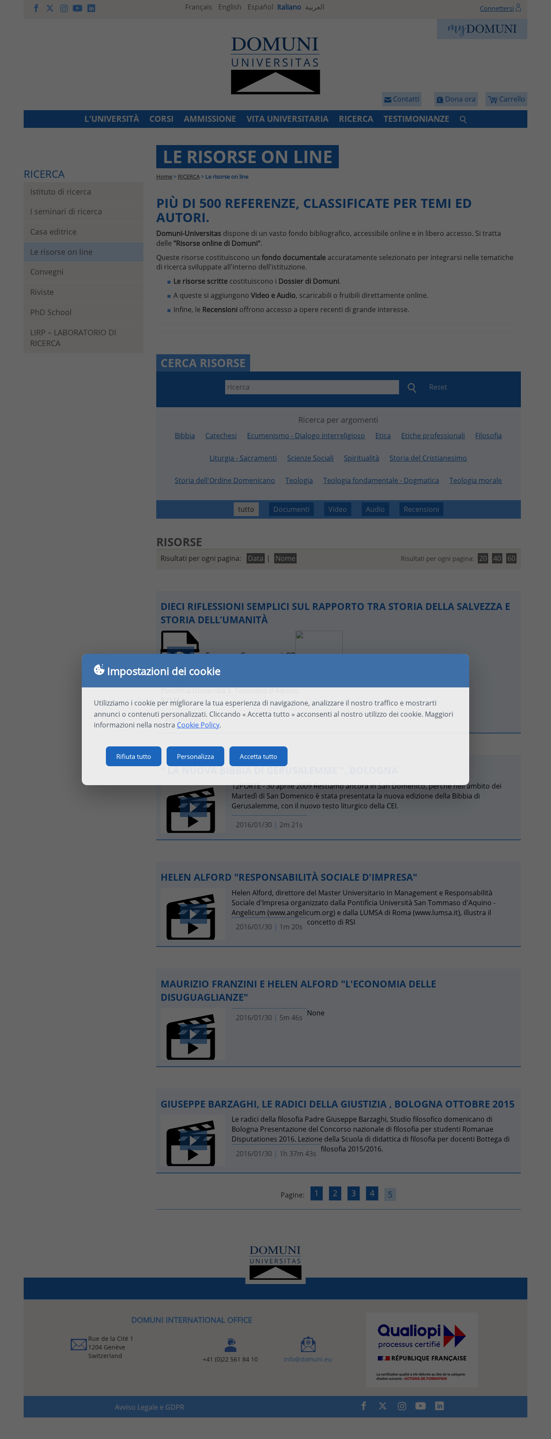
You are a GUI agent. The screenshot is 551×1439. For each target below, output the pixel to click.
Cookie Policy (198, 725)
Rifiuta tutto (133, 756)
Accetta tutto (258, 756)
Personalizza (195, 756)
